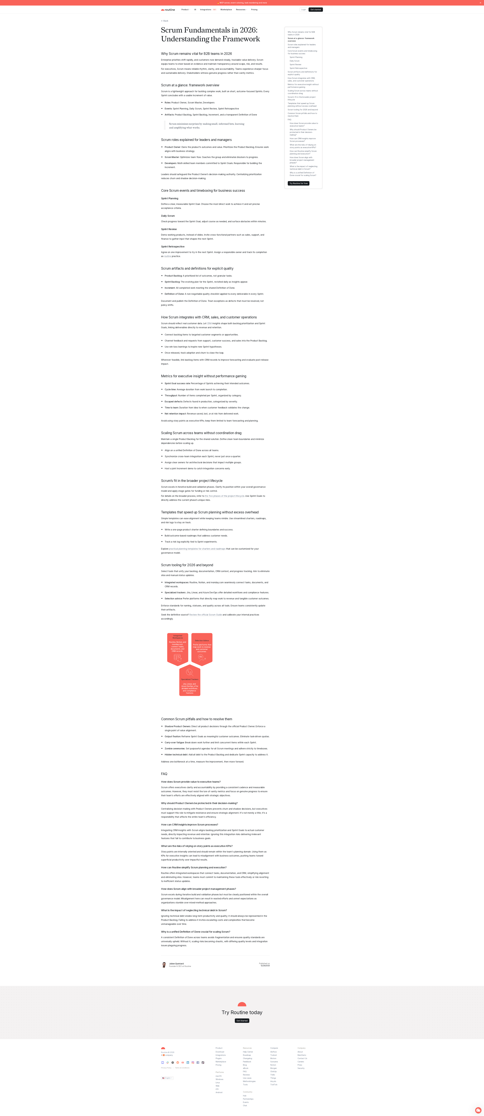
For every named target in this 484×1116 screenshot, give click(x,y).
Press (300, 1065)
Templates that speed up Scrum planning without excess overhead (302, 104)
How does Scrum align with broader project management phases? (302, 160)
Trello (272, 1075)
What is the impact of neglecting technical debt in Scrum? (303, 167)
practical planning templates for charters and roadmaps (197, 549)
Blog (245, 1065)
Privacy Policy (166, 1068)
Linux (218, 1082)
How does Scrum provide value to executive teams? (304, 124)
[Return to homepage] (170, 9)
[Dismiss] (480, 2)
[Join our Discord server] (162, 1062)
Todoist (273, 1055)
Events (246, 1102)
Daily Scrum (294, 61)
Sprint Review (295, 64)
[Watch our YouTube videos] (182, 1062)
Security (301, 1068)
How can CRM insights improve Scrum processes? (303, 139)
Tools (245, 1084)
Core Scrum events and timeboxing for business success (302, 52)
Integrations (221, 1055)
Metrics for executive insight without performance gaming (303, 85)
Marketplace (221, 1062)
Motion (273, 1058)
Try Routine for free (299, 183)
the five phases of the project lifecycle (224, 496)
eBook (245, 1068)
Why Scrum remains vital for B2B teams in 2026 (301, 33)
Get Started (242, 1020)
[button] (478, 1110)
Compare (274, 1048)
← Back (164, 21)
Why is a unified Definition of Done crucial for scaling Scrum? (303, 174)
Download (220, 1052)
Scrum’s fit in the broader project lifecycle (302, 98)
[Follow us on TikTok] (202, 1062)
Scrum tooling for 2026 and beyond (303, 110)
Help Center (248, 1052)
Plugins (219, 1058)
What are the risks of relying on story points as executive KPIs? (303, 146)
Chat (245, 1105)
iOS (217, 1089)
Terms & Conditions (182, 1068)
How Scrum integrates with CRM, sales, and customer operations (301, 79)
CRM (209, 323)
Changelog (247, 1058)
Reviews (246, 1075)
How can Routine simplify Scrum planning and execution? (303, 152)
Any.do (273, 1081)
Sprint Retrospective (298, 68)
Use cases (247, 1078)
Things (273, 1078)
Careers (301, 1062)
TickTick (273, 1084)
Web (217, 1086)
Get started (316, 9)
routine (167, 256)
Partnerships (248, 1099)
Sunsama (274, 1062)
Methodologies (249, 1081)
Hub (244, 1096)
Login (303, 9)
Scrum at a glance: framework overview (301, 39)
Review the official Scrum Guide (205, 614)
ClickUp (273, 1071)
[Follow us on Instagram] (192, 1062)
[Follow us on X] (172, 1062)
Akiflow (273, 1052)
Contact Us (302, 1058)
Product (219, 1048)
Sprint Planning (296, 57)
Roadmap (247, 1055)
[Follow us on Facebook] (197, 1062)
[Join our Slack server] (167, 1062)
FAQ (289, 119)
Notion (273, 1065)
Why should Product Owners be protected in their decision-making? (303, 132)
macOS (219, 1076)
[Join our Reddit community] (177, 1062)
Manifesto (302, 1055)
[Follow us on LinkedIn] (187, 1062)
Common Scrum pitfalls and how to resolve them (302, 114)
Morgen (273, 1068)
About (300, 1052)
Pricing (218, 1065)
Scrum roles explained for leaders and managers (302, 45)
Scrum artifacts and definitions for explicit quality (302, 73)
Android (219, 1092)
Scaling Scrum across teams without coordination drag (303, 92)
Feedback (247, 1062)
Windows (219, 1079)
